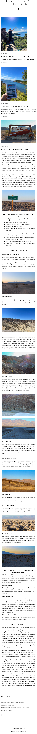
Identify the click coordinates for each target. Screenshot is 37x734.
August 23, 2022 (4, 146)
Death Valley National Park (14, 149)
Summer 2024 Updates (7, 700)
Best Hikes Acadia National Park (17, 57)
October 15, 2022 (5, 53)
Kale (24, 728)
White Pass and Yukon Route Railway (12, 702)
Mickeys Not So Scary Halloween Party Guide (15, 707)
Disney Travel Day (6, 710)
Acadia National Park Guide (14, 107)
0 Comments (4, 62)
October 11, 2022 (4, 103)
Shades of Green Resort (8, 705)
